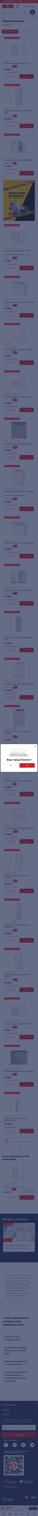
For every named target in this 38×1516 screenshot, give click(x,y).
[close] (35, 746)
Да (27, 765)
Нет (10, 765)
